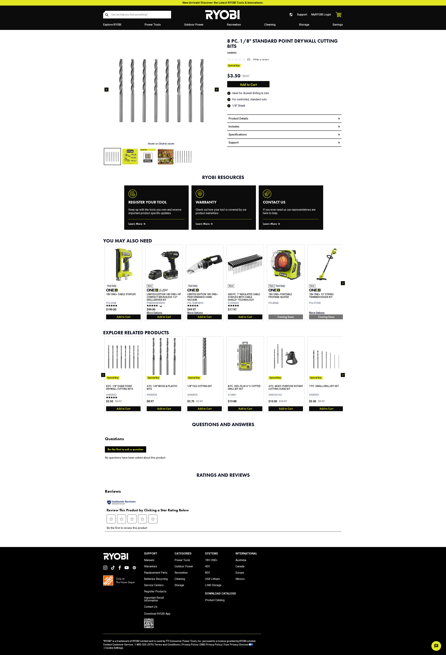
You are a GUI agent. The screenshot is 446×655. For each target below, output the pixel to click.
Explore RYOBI (112, 24)
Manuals (149, 560)
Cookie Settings (114, 647)
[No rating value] (237, 59)
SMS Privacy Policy (211, 644)
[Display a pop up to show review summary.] (161, 307)
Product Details (238, 118)
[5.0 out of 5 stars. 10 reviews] (234, 305)
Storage (304, 24)
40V (207, 566)
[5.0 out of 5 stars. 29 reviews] (193, 305)
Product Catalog (215, 600)
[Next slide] (217, 89)
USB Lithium (212, 579)
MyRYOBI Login (321, 14)
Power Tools (153, 24)
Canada (240, 566)
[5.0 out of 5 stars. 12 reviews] (112, 305)
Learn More (135, 223)
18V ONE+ (211, 560)
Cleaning (270, 24)
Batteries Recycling (156, 579)
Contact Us (150, 606)
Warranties (150, 566)
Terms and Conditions (167, 644)
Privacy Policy (190, 644)
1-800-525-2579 (143, 644)
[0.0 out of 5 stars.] (153, 397)
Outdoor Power (193, 24)
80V (207, 572)
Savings (338, 24)
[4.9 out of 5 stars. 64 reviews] (153, 305)
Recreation (234, 24)
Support (302, 14)
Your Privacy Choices (236, 644)
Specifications (238, 134)
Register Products (155, 591)
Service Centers (154, 585)
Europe (240, 572)
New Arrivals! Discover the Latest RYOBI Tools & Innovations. (223, 2)
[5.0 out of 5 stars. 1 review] (112, 397)
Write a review (261, 59)
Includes (234, 126)
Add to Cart (248, 84)
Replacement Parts (155, 572)
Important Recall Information (154, 599)
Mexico (240, 579)
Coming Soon (286, 316)
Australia (241, 560)
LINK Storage (213, 585)
